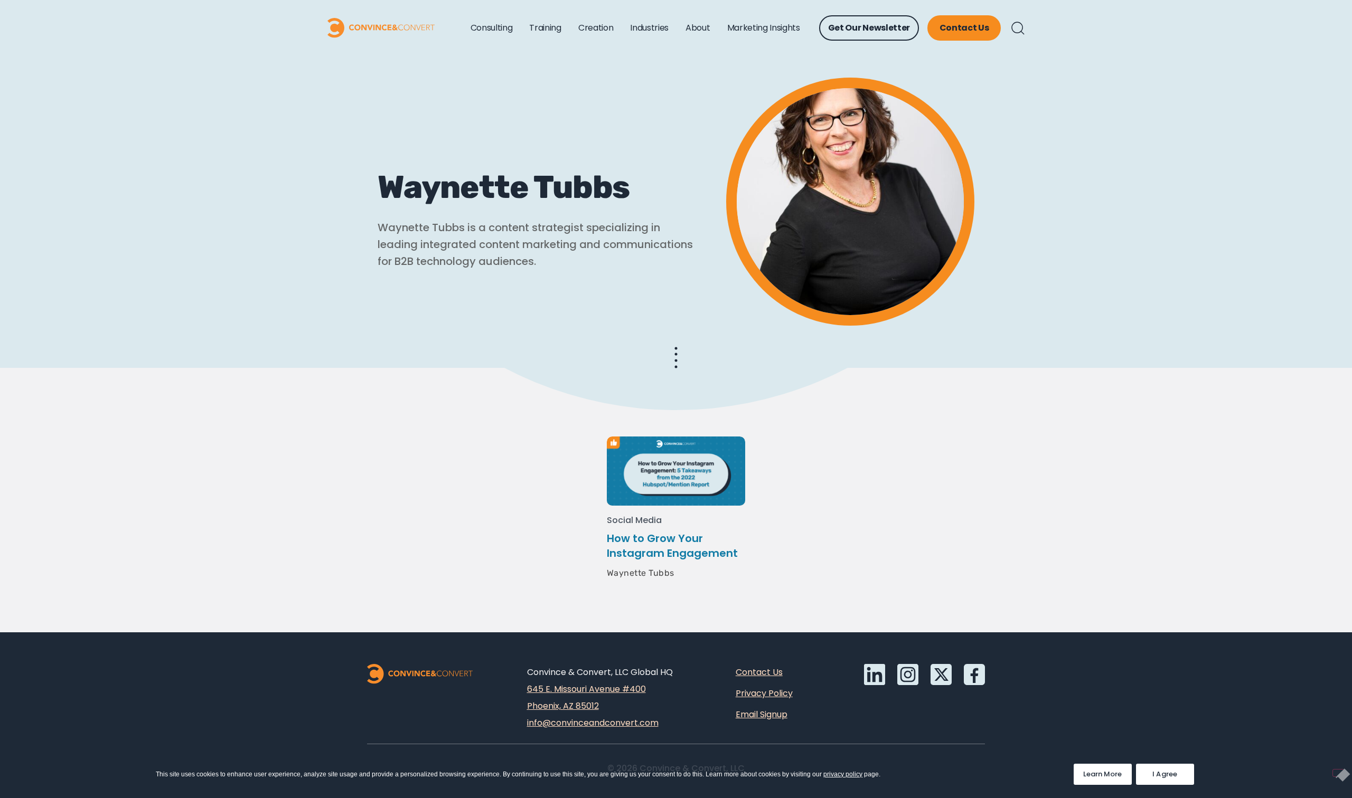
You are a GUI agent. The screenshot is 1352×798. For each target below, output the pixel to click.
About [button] (698, 28)
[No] (1338, 773)
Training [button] (545, 28)
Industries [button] (649, 28)
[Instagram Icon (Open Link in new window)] (907, 674)
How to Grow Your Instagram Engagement (672, 545)
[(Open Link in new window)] (974, 674)
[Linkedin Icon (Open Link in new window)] (874, 674)
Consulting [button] (492, 28)
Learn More (1107, 771)
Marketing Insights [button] (763, 28)
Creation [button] (595, 28)
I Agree (1165, 774)
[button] (1018, 28)
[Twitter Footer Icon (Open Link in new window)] (941, 674)
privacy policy (842, 774)
